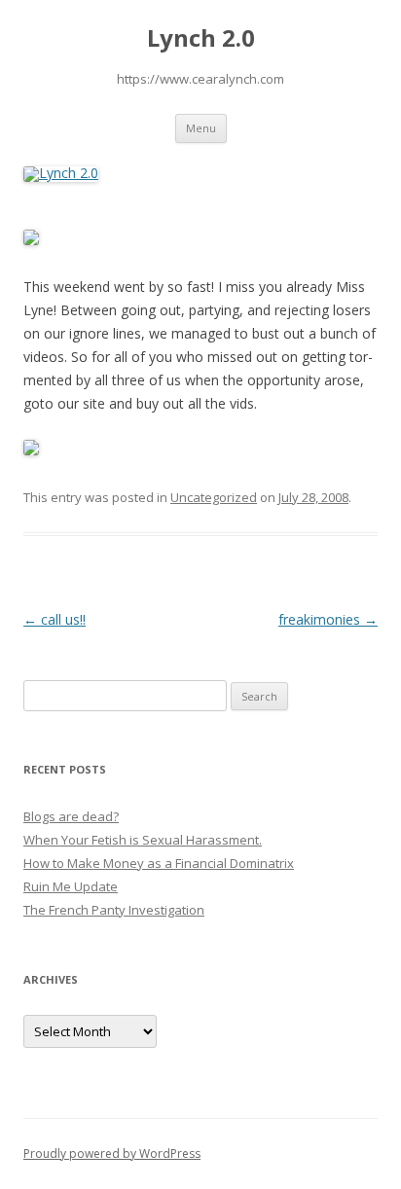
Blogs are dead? (71, 816)
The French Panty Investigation (113, 910)
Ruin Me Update (70, 886)
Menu (201, 128)
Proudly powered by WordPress (111, 1153)
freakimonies (328, 619)
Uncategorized (213, 497)
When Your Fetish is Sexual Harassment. (142, 839)
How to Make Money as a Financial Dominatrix (158, 863)
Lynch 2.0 (201, 38)
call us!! (54, 619)
